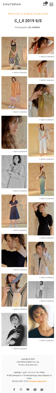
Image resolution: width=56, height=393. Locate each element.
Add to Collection (20, 72)
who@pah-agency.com (38, 381)
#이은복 (44, 13)
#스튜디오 (18, 13)
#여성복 (36, 13)
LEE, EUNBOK (34, 27)
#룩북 (10, 13)
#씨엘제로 (28, 13)
